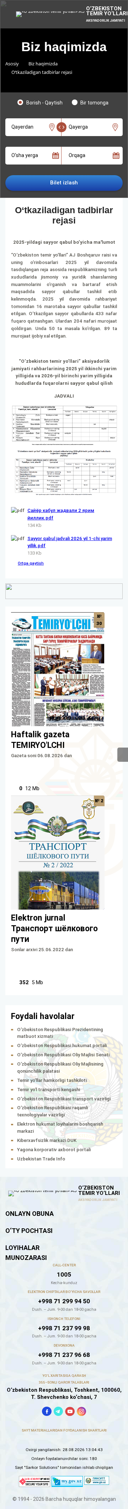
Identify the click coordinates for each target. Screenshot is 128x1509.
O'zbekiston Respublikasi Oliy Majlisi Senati (63, 1054)
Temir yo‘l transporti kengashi (48, 1089)
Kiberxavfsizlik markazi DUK (46, 1140)
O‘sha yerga (24, 155)
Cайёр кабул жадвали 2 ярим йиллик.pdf (60, 514)
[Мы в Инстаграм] (81, 1411)
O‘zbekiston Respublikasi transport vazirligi (64, 1098)
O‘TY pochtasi (29, 1230)
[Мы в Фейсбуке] (47, 1411)
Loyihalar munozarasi (26, 1252)
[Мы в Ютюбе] (70, 1411)
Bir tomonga (94, 103)
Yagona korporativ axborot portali (54, 1149)
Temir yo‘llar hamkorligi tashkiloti (52, 1080)
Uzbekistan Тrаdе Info (41, 1159)
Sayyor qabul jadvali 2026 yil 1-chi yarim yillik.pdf (69, 542)
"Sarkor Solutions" (41, 1467)
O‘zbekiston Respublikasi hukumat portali (62, 1045)
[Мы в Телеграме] (58, 1411)
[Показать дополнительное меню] (122, 755)
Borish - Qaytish (44, 103)
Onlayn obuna (29, 1213)
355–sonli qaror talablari (64, 1382)
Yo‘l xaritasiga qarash (64, 1376)
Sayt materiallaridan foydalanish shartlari (64, 1430)
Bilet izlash (64, 182)
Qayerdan (22, 127)
